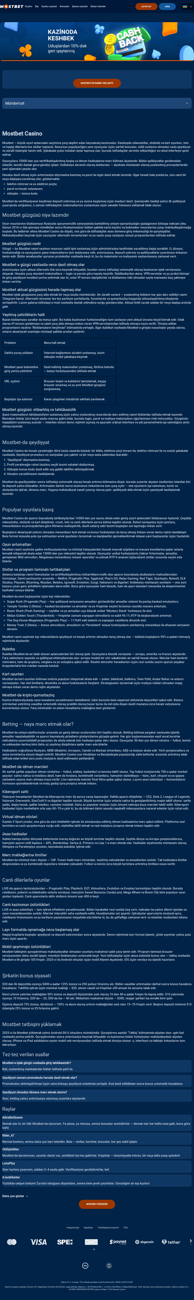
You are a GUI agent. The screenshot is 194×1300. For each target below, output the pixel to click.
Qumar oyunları (80, 6)
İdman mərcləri (98, 6)
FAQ (126, 1227)
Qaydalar (88, 1227)
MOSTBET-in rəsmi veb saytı (97, 83)
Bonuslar (64, 6)
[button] (94, 1249)
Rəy (37, 6)
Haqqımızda (72, 1227)
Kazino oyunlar (49, 6)
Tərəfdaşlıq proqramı (108, 1227)
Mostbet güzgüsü (97, 1204)
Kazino (28, 6)
